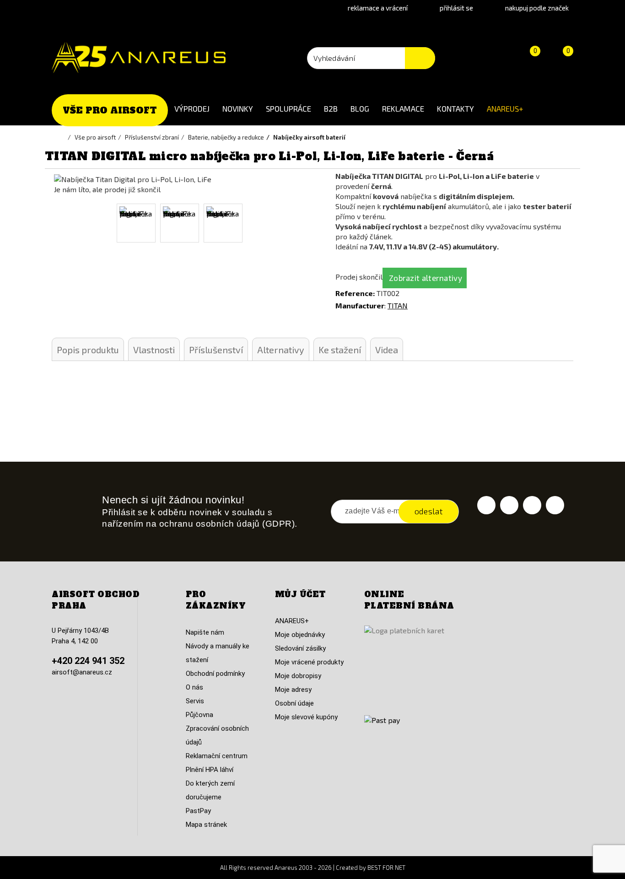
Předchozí (64, 223)
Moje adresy (293, 689)
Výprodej (192, 108)
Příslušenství (216, 349)
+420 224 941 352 (88, 660)
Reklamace (403, 108)
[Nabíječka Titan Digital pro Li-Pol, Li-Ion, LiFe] (136, 223)
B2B (331, 108)
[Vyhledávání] (420, 58)
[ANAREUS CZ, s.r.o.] (139, 57)
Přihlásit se (456, 8)
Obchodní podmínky (215, 673)
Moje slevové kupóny (306, 717)
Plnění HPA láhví (209, 770)
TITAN (398, 305)
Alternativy (280, 349)
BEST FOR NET (386, 867)
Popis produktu (88, 349)
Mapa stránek (206, 824)
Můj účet (300, 594)
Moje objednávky (300, 635)
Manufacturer (359, 305)
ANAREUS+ (505, 108)
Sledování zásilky (300, 648)
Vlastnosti (154, 349)
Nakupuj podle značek (537, 8)
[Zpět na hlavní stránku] (63, 137)
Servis (195, 701)
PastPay (198, 811)
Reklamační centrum (217, 756)
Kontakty (455, 108)
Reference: (355, 293)
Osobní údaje (294, 703)
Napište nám (205, 632)
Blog (359, 108)
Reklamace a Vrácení (378, 8)
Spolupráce (288, 108)
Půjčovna (199, 715)
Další (292, 223)
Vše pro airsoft (110, 110)
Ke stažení (339, 349)
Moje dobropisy (298, 676)
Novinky (237, 108)
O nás (194, 687)
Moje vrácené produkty (309, 662)
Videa (386, 349)
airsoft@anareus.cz (82, 672)
